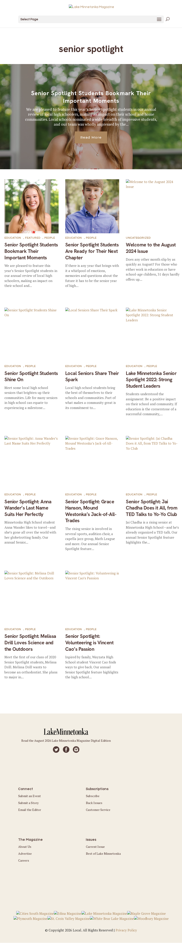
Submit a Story (28, 803)
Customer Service (98, 810)
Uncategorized (138, 237)
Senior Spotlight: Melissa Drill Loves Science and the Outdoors (30, 642)
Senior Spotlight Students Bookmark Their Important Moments (91, 97)
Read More (91, 137)
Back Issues (94, 803)
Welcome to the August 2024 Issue (151, 248)
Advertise (25, 853)
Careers (23, 860)
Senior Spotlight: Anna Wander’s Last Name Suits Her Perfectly (27, 508)
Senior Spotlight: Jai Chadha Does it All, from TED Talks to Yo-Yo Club (151, 508)
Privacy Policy (126, 930)
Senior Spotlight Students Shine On (31, 376)
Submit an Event (29, 796)
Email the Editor (29, 810)
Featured (32, 237)
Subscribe (92, 796)
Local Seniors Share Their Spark (92, 376)
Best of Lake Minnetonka (103, 853)
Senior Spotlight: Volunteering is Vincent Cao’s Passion (89, 642)
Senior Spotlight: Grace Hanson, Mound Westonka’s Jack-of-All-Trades (91, 511)
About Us (24, 846)
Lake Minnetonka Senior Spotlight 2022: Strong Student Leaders (151, 379)
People (49, 237)
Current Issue (95, 846)
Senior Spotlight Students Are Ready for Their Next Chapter (92, 251)
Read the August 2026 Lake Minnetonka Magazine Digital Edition (66, 740)
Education (12, 237)
